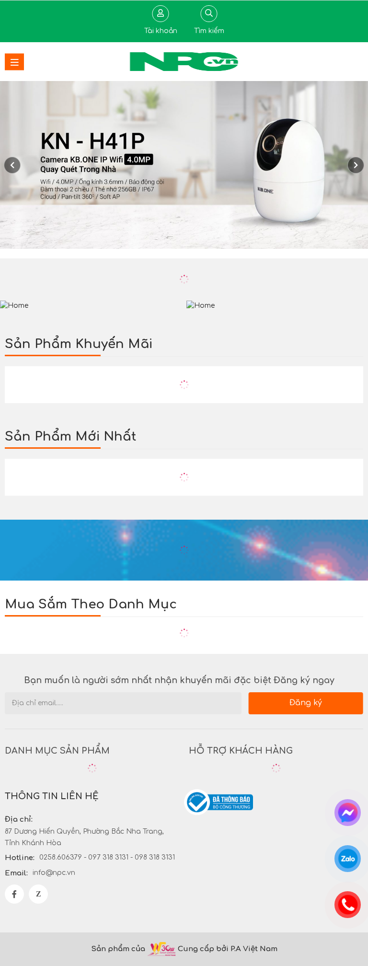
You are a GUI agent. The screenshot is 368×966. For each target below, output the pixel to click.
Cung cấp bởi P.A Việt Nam (227, 949)
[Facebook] (14, 894)
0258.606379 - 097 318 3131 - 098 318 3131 (107, 857)
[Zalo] (38, 894)
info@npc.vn (54, 872)
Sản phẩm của (118, 949)
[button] (355, 165)
